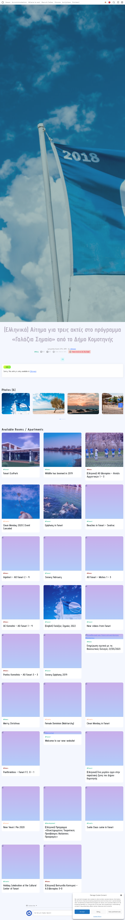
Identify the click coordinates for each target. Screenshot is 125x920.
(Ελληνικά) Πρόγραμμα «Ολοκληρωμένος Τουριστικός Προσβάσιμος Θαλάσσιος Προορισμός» (60, 832)
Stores (58, 2)
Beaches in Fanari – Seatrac (101, 525)
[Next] (120, 405)
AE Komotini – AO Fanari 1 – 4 (18, 625)
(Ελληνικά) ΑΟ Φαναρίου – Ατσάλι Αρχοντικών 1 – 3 (103, 475)
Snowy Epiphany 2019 (56, 674)
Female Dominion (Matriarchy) (59, 723)
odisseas (73, 349)
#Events (6, 521)
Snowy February (53, 577)
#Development (50, 823)
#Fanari (6, 469)
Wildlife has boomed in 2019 (59, 473)
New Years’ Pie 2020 (14, 827)
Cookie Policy (97, 916)
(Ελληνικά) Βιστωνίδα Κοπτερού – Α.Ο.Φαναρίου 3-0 (61, 887)
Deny (98, 912)
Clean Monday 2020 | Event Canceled (16, 527)
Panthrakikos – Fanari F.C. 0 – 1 (18, 772)
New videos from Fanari (99, 625)
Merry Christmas (11, 723)
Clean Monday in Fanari (98, 723)
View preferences (114, 912)
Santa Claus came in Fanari (100, 827)
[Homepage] (3, 2)
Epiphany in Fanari (54, 525)
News (7, 2)
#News (47, 469)
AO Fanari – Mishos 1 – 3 (99, 577)
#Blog (36, 352)
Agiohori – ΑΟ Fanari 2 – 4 (16, 577)
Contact (75, 2)
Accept (82, 912)
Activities (66, 2)
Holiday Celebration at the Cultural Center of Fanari (19, 887)
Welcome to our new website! (60, 740)
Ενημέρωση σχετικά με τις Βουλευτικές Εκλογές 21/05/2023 (103, 647)
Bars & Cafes (47, 2)
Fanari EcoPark (10, 473)
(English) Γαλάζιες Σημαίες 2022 (60, 625)
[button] (121, 895)
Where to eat (34, 2)
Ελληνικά (33, 371)
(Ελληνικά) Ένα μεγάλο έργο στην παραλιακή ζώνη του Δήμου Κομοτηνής (103, 775)
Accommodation (19, 2)
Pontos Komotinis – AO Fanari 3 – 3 (20, 674)
